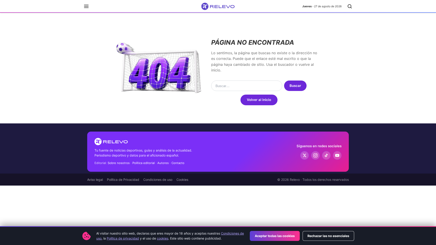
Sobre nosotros (119, 163)
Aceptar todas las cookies (275, 236)
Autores (163, 163)
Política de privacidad (123, 238)
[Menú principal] (86, 6)
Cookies (182, 179)
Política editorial (143, 163)
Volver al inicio (259, 100)
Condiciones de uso (157, 179)
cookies (162, 238)
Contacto (177, 163)
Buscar (295, 85)
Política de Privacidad (123, 179)
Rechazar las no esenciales (328, 236)
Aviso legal (95, 179)
